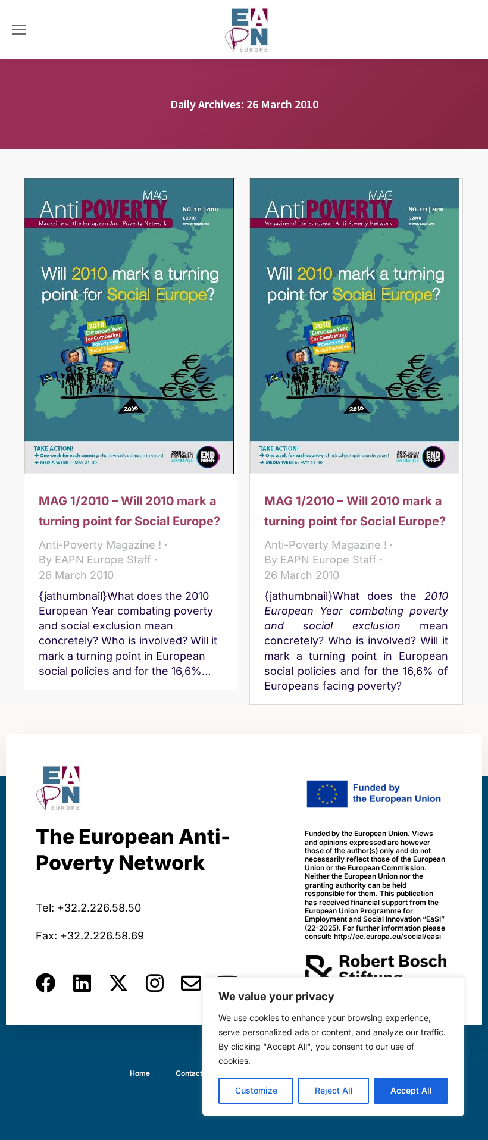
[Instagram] (155, 983)
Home (140, 1073)
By (95, 559)
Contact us (194, 1073)
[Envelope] (191, 983)
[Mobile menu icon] (19, 30)
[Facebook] (46, 983)
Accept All (411, 1090)
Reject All (334, 1090)
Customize (256, 1090)
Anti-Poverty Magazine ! (100, 544)
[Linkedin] (82, 983)
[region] (333, 1046)
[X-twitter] (118, 983)
